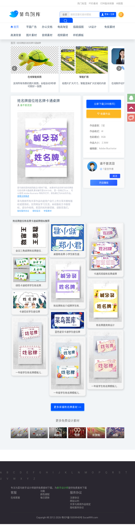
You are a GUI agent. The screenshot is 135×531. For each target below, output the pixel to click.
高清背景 (16, 35)
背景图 (96, 435)
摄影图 (58, 435)
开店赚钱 (103, 182)
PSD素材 (93, 3)
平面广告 (31, 26)
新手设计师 (62, 487)
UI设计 (92, 26)
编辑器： (94, 148)
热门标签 (82, 3)
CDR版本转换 (107, 3)
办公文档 (47, 26)
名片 (38, 435)
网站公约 (74, 501)
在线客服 (15, 497)
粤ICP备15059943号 (71, 517)
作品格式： (95, 131)
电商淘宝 (62, 26)
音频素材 (47, 35)
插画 (115, 435)
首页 (16, 26)
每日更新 (45, 497)
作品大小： (95, 142)
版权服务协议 (23, 211)
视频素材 (62, 35)
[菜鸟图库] (26, 14)
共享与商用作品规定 (80, 504)
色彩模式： (95, 137)
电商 (77, 435)
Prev (14, 68)
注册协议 (74, 497)
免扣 (19, 435)
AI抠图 (119, 3)
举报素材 (48, 211)
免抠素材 (109, 26)
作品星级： (95, 125)
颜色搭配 (45, 494)
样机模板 (78, 35)
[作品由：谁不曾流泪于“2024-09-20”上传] (92, 166)
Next (119, 68)
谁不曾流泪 (26, 105)
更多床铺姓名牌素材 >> (67, 407)
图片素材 (31, 35)
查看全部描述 (23, 196)
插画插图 (78, 26)
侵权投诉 (36, 211)
